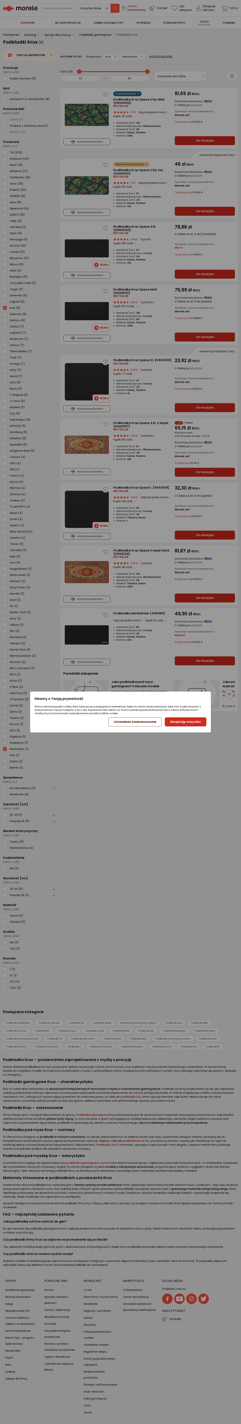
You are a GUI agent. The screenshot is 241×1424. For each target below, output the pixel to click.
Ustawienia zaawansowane (135, 722)
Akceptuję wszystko (185, 722)
